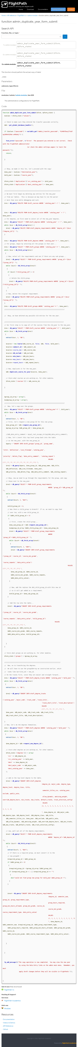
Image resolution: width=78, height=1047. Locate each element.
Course (19, 344)
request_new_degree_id (32, 743)
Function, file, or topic (11, 33)
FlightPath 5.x (22, 15)
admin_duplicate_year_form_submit (35, 43)
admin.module (32, 15)
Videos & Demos (9, 1023)
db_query (13, 203)
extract (9, 337)
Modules (7, 1008)
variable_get (32, 131)
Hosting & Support (58, 9)
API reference (11, 15)
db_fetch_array (21, 225)
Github (5, 1029)
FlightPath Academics (12, 1001)
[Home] (5, 5)
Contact (71, 9)
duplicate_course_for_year (20, 372)
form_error (10, 141)
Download (30, 9)
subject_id (17, 347)
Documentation (43, 9)
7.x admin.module (9, 45)
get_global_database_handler (20, 125)
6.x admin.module (9, 55)
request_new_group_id (31, 425)
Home (21, 9)
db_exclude (17, 353)
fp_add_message (10, 962)
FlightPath (18, 3)
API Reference (8, 1026)
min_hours (17, 356)
